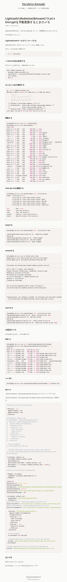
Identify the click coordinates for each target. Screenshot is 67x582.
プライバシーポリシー (33, 579)
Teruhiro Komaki (33, 4)
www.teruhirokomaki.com (33, 577)
